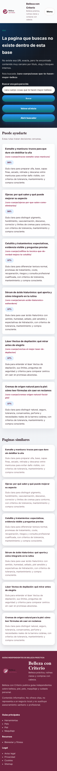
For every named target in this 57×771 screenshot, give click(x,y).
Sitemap (9, 764)
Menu (50, 11)
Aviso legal (10, 753)
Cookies (9, 760)
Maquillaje (10, 731)
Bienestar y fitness (14, 742)
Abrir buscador (28, 118)
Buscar (28, 98)
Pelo (7, 723)
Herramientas (11, 720)
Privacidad (10, 757)
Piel (6, 727)
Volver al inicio (28, 108)
